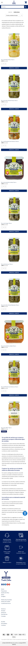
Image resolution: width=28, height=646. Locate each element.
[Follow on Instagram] (4, 584)
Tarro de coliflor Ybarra (6, 427)
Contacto (3, 625)
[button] (2, 2)
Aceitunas (3, 612)
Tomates (3, 610)
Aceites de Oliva (5, 592)
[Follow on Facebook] (2, 584)
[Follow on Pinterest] (7, 584)
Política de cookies (5, 601)
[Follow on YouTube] (9, 584)
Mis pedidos (4, 623)
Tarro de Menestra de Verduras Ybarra (9, 386)
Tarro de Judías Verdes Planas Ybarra (9, 100)
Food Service (4, 614)
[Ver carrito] (26, 2)
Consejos (3, 616)
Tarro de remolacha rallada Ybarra (8, 182)
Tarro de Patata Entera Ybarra (7, 59)
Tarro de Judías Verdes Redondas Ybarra (10, 305)
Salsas (2, 594)
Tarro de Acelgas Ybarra (6, 223)
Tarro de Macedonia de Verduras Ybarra (10, 141)
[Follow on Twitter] (5, 584)
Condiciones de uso (6, 603)
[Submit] (25, 6)
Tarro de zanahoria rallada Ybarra (8, 346)
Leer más (4, 431)
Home (2, 589)
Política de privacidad (6, 599)
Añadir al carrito (14, 68)
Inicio (10, 12)
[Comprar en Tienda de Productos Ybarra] (14, 2)
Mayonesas (4, 591)
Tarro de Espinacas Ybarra (7, 264)
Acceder (3, 621)
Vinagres (3, 596)
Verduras (3, 608)
